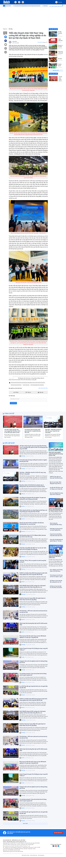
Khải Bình (14, 41)
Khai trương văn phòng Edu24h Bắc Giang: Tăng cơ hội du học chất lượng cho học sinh (56, 524)
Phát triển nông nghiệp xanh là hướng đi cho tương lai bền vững (56, 454)
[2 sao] (41, 388)
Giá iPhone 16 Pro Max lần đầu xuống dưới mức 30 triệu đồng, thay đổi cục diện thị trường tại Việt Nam (56, 581)
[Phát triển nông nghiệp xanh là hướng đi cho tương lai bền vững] (56, 446)
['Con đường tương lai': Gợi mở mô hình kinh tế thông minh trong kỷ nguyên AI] (10, 677)
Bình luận (5, 33)
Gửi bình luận (13, 403)
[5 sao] (47, 388)
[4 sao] (45, 388)
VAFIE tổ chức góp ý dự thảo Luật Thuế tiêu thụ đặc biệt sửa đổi (56, 477)
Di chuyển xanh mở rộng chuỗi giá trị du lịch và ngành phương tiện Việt (33, 431)
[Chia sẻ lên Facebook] (5, 40)
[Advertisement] (33, 18)
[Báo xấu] (5, 52)
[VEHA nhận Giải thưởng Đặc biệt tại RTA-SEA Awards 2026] (10, 627)
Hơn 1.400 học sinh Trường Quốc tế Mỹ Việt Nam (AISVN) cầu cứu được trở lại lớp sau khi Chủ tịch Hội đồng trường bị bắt (56, 570)
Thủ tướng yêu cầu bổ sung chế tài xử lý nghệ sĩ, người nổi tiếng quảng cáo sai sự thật (56, 576)
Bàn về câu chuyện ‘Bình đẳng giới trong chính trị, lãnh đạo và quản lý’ (55, 483)
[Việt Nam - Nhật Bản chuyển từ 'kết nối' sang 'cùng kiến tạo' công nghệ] (10, 476)
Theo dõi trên (40, 42)
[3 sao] (43, 388)
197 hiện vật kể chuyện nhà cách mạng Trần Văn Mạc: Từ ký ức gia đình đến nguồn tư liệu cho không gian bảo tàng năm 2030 (12, 431)
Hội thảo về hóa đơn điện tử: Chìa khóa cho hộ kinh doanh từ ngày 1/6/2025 (56, 587)
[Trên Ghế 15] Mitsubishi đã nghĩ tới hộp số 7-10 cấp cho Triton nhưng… (56, 540)
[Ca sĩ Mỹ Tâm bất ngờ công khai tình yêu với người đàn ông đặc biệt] (10, 690)
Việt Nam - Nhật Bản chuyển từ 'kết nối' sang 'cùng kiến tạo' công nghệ (30, 5)
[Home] (5, 37)
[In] (5, 48)
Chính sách (53, 444)
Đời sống (5, 426)
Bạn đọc (52, 499)
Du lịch (33, 493)
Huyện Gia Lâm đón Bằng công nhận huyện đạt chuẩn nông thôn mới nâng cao (56, 535)
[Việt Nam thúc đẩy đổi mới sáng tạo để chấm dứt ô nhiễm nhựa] (56, 549)
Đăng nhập (60, 2)
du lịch (46, 54)
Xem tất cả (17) (56, 70)
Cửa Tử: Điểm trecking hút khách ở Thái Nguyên (31, 824)
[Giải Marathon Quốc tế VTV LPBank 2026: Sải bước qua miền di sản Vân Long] (10, 539)
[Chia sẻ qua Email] (5, 44)
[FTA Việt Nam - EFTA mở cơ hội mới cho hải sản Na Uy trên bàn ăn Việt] (10, 614)
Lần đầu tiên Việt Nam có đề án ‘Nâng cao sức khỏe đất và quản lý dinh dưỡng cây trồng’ (56, 488)
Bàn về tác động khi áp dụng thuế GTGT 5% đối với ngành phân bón (56, 494)
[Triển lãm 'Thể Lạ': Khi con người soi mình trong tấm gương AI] (10, 564)
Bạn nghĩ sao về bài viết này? (15, 388)
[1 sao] (39, 388)
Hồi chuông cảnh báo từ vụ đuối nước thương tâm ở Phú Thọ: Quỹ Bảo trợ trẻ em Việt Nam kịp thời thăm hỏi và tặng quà (33, 850)
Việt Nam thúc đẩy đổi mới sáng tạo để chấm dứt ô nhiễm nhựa (56, 556)
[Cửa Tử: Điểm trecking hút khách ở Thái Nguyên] (10, 828)
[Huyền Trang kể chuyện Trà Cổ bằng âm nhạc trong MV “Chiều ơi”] (10, 652)
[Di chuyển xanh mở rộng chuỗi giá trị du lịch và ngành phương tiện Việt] (10, 464)
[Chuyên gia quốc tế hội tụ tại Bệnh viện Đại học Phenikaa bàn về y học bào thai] (10, 526)
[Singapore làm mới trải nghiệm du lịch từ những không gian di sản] (10, 665)
